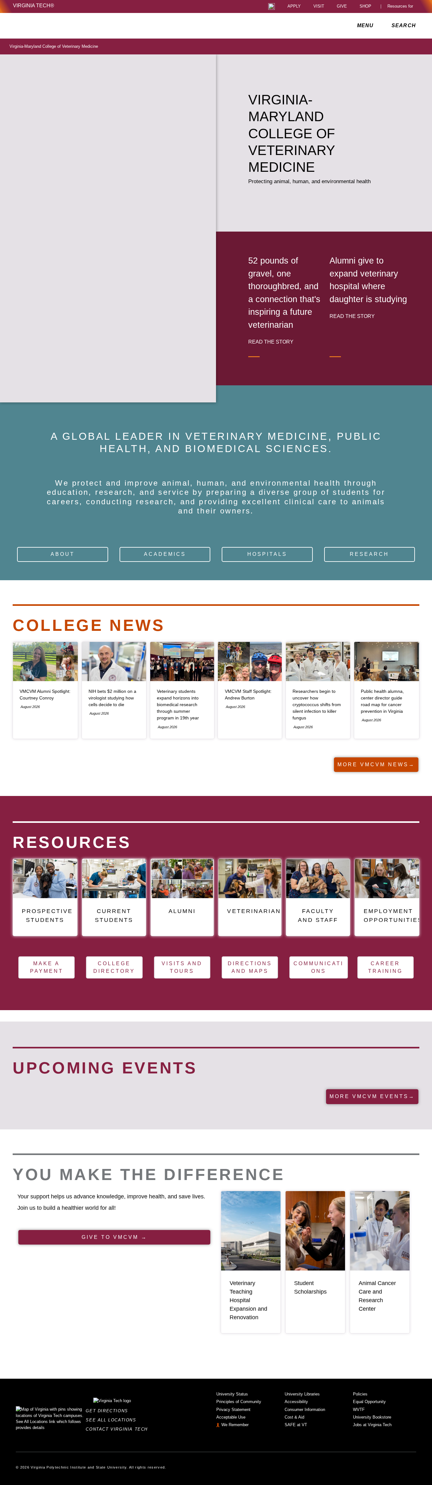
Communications (318, 967)
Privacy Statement (233, 1409)
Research (369, 554)
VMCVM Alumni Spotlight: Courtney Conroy (45, 694)
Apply (294, 6)
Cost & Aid (294, 1417)
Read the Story (270, 342)
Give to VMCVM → (114, 1237)
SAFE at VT (296, 1424)
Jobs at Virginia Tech (372, 1424)
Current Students (114, 915)
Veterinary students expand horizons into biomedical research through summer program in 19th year (178, 705)
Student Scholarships (310, 1287)
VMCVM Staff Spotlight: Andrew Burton (248, 694)
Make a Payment (46, 967)
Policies (360, 1394)
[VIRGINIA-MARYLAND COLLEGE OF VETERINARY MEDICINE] (68, 26)
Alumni (182, 911)
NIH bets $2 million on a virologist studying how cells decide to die (112, 698)
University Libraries (302, 1394)
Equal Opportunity (369, 1401)
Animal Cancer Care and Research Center (377, 1296)
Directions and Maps (250, 967)
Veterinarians (256, 911)
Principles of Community (238, 1401)
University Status (232, 1394)
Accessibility (296, 1401)
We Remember (235, 1424)
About (63, 554)
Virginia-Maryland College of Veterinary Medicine (53, 46)
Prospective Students (47, 915)
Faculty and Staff (318, 915)
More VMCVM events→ (372, 1096)
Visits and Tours (182, 967)
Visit (318, 6)
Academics (165, 554)
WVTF (359, 1409)
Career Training (385, 967)
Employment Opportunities (393, 915)
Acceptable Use (230, 1417)
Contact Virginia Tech (118, 1429)
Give (342, 6)
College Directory (114, 967)
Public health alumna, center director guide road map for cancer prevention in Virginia (382, 701)
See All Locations (112, 1420)
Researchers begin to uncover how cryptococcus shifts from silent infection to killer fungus (317, 705)
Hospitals (267, 554)
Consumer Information (305, 1409)
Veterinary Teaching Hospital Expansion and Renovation (248, 1300)
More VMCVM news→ (376, 764)
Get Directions (109, 1410)
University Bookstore (372, 1417)
